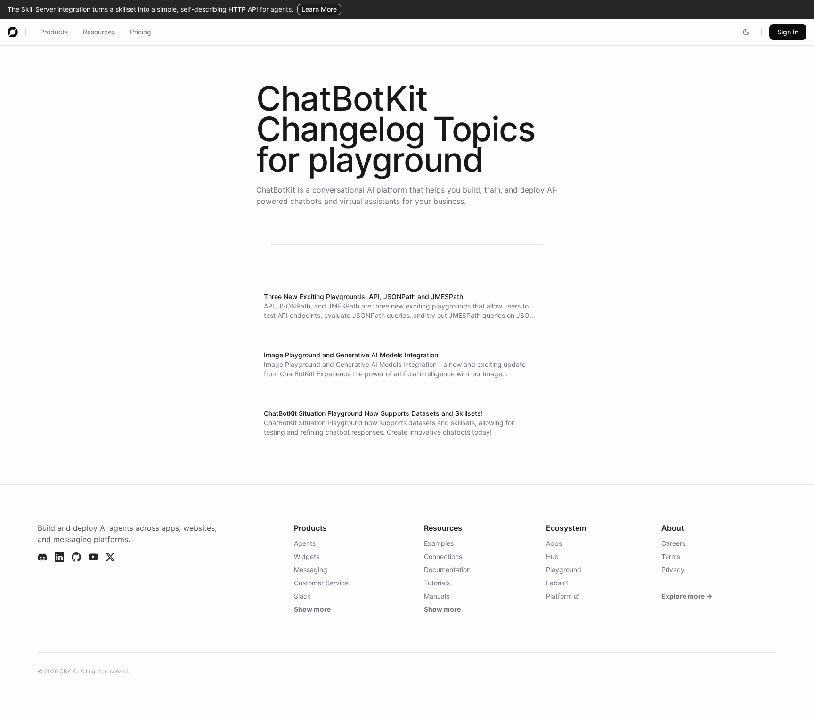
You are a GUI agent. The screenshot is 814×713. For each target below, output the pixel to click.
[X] (110, 557)
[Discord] (42, 557)
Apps (554, 543)
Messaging (310, 570)
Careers (673, 543)
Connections (443, 556)
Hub (552, 556)
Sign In (787, 32)
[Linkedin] (59, 557)
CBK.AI (68, 671)
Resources (99, 32)
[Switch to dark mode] (746, 32)
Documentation (447, 570)
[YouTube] (93, 557)
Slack (302, 596)
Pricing (140, 32)
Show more (312, 609)
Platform (559, 596)
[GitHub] (76, 557)
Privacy (672, 570)
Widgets (306, 556)
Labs (553, 583)
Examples (439, 543)
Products (54, 32)
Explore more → (686, 596)
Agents (305, 543)
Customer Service (321, 583)
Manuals (436, 596)
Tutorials (437, 583)
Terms (670, 556)
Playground (563, 570)
